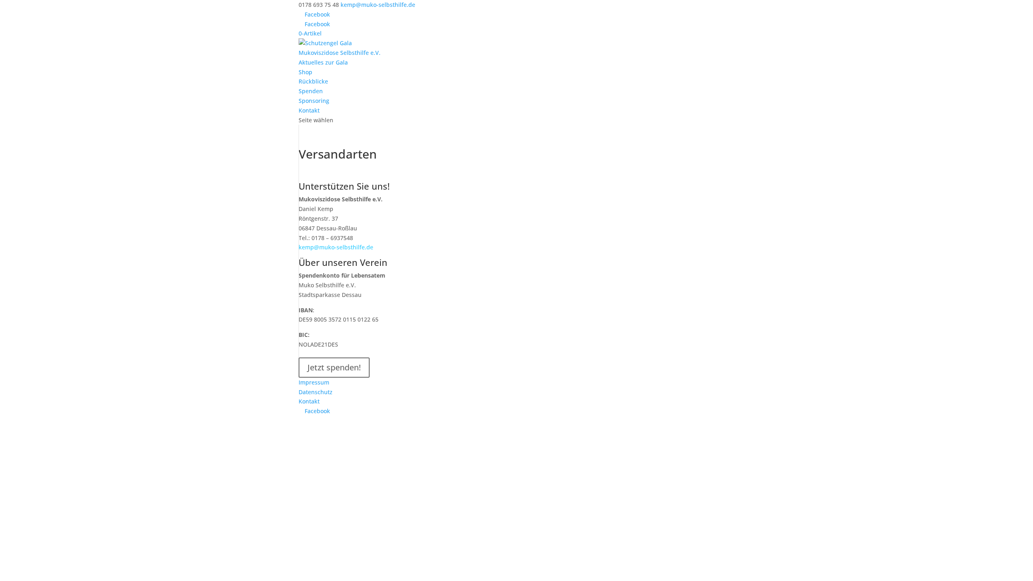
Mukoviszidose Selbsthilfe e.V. (340, 52)
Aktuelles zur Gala (323, 62)
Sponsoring (314, 100)
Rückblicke (313, 81)
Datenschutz (315, 392)
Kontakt (309, 110)
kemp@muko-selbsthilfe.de (336, 247)
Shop (305, 72)
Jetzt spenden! (334, 367)
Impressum (314, 382)
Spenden (311, 91)
